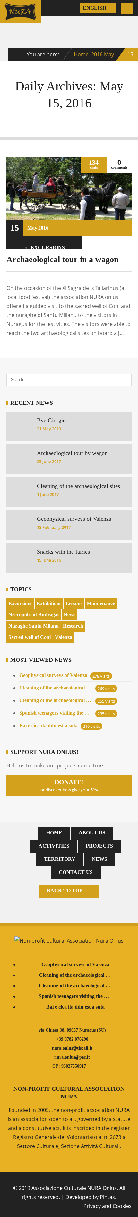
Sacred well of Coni (29, 637)
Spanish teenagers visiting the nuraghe (55, 713)
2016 (97, 54)
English (95, 8)
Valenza (63, 637)
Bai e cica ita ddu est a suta (48, 725)
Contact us (76, 872)
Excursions (47, 247)
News (69, 614)
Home (81, 54)
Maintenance (101, 603)
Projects (99, 846)
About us (92, 832)
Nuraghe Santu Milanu (33, 626)
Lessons (73, 603)
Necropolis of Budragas (33, 614)
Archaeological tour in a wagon (62, 259)
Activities (54, 846)
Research (73, 626)
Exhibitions (49, 603)
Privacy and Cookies (107, 1206)
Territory (59, 859)
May (109, 54)
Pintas (107, 1197)
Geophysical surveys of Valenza (53, 675)
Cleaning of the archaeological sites (55, 687)
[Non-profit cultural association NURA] (20, 18)
